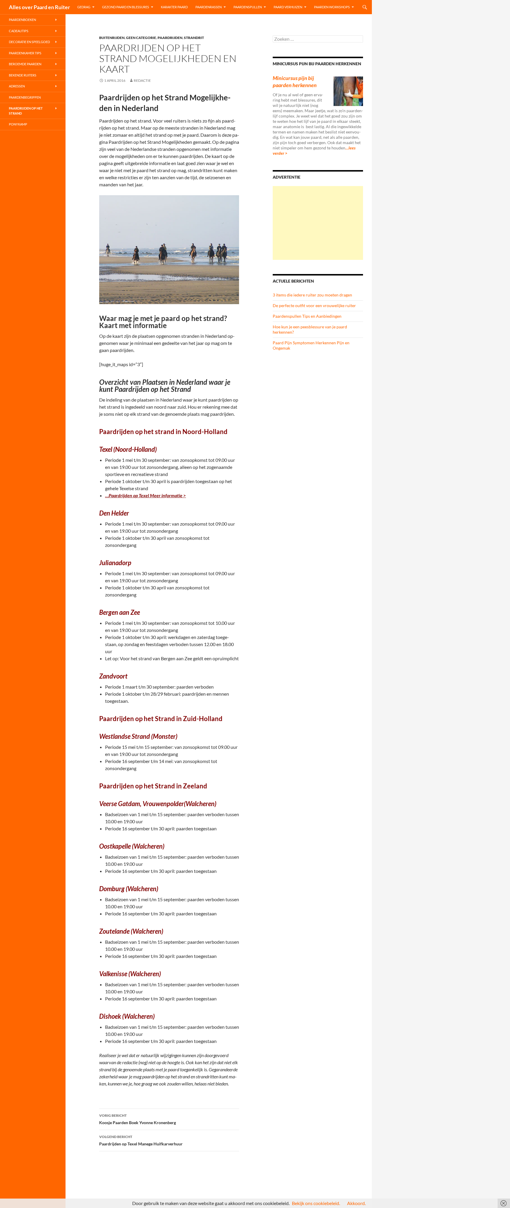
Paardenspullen (247, 7)
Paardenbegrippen (25, 97)
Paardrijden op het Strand (26, 110)
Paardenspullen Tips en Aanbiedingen (307, 316)
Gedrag (83, 7)
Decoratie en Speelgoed (29, 42)
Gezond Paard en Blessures (125, 7)
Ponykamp (18, 124)
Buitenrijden (112, 37)
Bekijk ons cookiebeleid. (316, 1203)
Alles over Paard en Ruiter (39, 7)
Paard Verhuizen (288, 7)
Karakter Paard (174, 7)
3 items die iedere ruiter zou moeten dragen (312, 294)
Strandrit (194, 37)
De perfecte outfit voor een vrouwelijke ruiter (314, 305)
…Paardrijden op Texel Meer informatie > (145, 495)
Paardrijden (170, 37)
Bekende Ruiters (22, 75)
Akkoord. (356, 1203)
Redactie (142, 80)
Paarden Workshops (332, 7)
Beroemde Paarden (25, 64)
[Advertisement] (318, 223)
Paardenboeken (22, 20)
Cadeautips (18, 31)
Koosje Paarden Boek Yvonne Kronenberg (137, 1119)
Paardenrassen (208, 7)
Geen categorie (141, 37)
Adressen (17, 86)
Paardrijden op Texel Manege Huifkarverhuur (141, 1140)
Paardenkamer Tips (25, 53)
